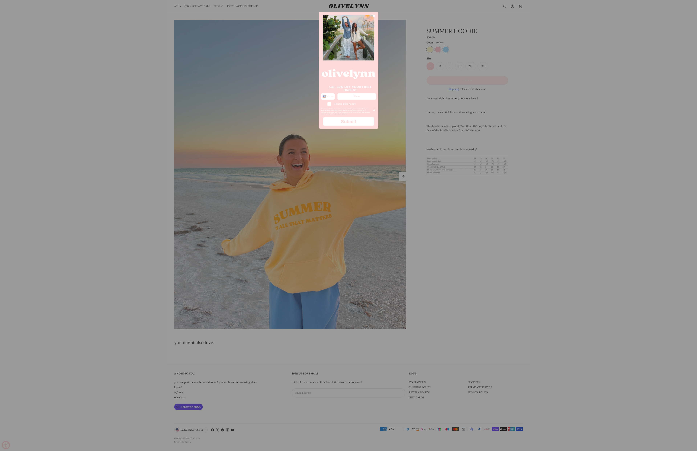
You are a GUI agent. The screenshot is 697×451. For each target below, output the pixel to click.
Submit (348, 121)
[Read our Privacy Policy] (374, 109)
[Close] (374, 16)
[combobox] (328, 96)
